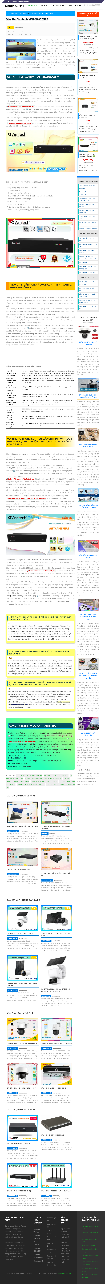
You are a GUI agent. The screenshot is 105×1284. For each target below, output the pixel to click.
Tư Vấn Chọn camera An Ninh (90, 1276)
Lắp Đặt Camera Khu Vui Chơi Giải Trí (44, 781)
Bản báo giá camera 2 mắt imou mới (88, 224)
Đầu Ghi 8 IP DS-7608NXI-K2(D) (52, 1135)
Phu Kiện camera (59, 6)
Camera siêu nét (52, 1238)
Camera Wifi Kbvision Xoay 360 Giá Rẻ (88, 245)
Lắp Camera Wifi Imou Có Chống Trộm (87, 268)
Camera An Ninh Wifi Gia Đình (90, 1234)
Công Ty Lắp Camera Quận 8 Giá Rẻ (29, 775)
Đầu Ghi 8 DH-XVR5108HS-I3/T (18, 1143)
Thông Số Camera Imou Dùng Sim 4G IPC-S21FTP (43, 778)
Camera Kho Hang (52, 1232)
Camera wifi (32, 6)
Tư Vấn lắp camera (75, 6)
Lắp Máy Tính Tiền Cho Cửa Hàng (56, 775)
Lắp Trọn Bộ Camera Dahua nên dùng (88, 283)
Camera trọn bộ (52, 1225)
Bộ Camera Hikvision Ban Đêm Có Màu (87, 301)
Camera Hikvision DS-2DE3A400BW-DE (22, 1043)
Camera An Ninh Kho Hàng (90, 1250)
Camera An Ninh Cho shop (90, 1269)
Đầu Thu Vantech (21, 13)
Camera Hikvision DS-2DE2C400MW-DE (56, 1043)
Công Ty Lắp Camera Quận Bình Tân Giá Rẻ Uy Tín (88, 676)
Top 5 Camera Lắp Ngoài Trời (87, 218)
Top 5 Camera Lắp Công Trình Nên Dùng (87, 199)
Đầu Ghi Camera (88, 1245)
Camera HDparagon (38, 1256)
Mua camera (45, 6)
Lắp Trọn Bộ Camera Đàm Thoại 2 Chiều (87, 295)
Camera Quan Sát (64, 1273)
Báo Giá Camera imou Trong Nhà (86, 193)
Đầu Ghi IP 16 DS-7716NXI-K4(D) (19, 1191)
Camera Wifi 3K (84, 262)
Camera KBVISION (37, 1249)
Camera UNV (39, 1261)
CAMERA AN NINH (14, 6)
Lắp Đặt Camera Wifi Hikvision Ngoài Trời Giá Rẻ (88, 258)
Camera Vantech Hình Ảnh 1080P (41, 13)
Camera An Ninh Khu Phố (90, 1240)
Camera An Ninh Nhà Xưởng (90, 1227)
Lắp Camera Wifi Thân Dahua (86, 252)
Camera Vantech (37, 1230)
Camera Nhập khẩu (51, 1263)
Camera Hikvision (37, 1237)
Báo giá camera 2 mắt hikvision (86, 205)
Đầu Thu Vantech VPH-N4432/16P (27, 19)
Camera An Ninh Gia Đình (90, 1256)
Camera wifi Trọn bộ (51, 1257)
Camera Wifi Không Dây (87, 272)
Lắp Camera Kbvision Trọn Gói (87, 308)
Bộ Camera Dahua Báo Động (87, 289)
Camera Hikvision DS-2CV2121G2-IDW (21, 1088)
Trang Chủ (10, 13)
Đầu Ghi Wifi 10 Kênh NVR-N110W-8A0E (56, 1191)
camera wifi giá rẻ (51, 1251)
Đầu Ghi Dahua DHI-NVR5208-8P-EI (20, 869)
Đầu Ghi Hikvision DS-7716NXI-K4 (54, 1088)
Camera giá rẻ (51, 1219)
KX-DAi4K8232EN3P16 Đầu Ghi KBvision (22, 826)
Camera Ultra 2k (52, 1244)
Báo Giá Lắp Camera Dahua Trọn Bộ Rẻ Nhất (88, 616)
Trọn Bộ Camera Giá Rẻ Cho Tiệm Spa (30, 784)
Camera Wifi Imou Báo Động (86, 239)
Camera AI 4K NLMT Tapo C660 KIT (20, 934)
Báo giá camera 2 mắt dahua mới (86, 211)
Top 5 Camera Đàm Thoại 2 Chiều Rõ (88, 187)
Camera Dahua (37, 1243)
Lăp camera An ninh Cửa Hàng (90, 1263)
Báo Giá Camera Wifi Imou (88, 229)
